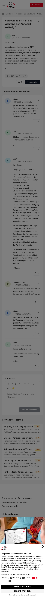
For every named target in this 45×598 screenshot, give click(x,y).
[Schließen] (42, 521)
